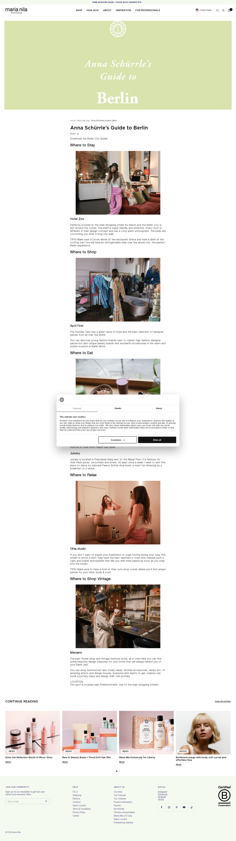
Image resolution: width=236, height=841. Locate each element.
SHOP (79, 10)
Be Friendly (119, 809)
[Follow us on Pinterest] (176, 807)
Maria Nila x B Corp (123, 816)
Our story (118, 792)
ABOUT (107, 10)
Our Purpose (120, 795)
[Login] (223, 10)
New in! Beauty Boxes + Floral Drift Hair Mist (86, 757)
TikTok (161, 800)
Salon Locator (79, 806)
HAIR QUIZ (93, 10)
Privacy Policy (79, 813)
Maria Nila (16, 832)
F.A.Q (75, 792)
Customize (116, 440)
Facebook (162, 795)
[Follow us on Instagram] (169, 807)
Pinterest (162, 797)
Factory (117, 806)
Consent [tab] (77, 408)
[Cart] (229, 10)
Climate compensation (124, 813)
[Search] (217, 10)
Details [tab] (118, 408)
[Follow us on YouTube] (184, 807)
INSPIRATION (123, 10)
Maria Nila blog (83, 121)
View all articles (223, 701)
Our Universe (120, 799)
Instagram (162, 792)
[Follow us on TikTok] (191, 807)
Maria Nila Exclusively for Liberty (137, 757)
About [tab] (159, 408)
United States (206, 10)
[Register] (46, 801)
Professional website (123, 823)
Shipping (77, 795)
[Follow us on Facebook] (161, 807)
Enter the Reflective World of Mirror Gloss (28, 757)
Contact (76, 802)
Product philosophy (123, 802)
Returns (76, 799)
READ (8, 762)
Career (76, 816)
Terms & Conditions (82, 809)
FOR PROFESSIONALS (147, 10)
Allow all (157, 440)
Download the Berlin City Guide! (89, 139)
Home (72, 121)
